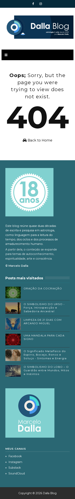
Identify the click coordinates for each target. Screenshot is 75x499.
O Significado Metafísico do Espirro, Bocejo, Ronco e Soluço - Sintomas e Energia (45, 355)
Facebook (15, 456)
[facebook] (33, 4)
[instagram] (41, 4)
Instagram (15, 462)
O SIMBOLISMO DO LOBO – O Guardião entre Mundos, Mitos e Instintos (46, 370)
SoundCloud (16, 473)
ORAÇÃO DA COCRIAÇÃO (43, 288)
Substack (14, 467)
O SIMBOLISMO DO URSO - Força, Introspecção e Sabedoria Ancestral (44, 308)
